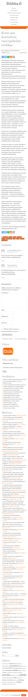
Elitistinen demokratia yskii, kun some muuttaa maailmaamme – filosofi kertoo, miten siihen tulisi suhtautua (13, 561)
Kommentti (5, 293)
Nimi (2, 310)
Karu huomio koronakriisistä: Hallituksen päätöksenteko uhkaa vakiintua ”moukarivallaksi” (14, 494)
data (8, 663)
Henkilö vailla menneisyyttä (10, 638)
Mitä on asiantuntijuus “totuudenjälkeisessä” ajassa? (10, 552)
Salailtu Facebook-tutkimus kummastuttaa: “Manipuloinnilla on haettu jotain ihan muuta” (13, 628)
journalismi (14, 666)
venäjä (15, 682)
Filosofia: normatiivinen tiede (11, 406)
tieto (10, 680)
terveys (4, 680)
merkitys (20, 670)
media (14, 237)
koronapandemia (17, 668)
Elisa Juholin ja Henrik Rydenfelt (10, 51)
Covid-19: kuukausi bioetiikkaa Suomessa (14, 385)
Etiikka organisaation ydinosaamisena (13, 386)
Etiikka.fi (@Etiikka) (12, 265)
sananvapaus (9, 238)
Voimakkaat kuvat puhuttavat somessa (13, 617)
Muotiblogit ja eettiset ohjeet (11, 401)
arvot (3, 663)
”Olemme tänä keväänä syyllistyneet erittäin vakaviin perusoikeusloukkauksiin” (13, 480)
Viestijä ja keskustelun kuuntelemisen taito (13, 600)
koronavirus (24, 668)
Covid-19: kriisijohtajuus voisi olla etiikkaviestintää (12, 382)
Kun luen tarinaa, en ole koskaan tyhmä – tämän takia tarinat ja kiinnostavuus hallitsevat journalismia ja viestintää (13, 524)
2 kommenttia (23, 52)
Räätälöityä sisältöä (8, 439)
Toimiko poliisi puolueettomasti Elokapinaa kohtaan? (11, 443)
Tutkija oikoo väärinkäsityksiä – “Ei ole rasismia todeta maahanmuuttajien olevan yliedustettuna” (13, 583)
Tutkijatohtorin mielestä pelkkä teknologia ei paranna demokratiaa (11, 534)
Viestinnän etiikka (14, 15)
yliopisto (14, 684)
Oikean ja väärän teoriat (9, 403)
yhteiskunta (5, 684)
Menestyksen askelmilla (9, 569)
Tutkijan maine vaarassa (9, 542)
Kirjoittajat (14, 24)
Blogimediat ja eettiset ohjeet (11, 397)
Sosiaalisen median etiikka (14, 13)
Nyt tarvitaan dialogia (20, 339)
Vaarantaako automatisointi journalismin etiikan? (14, 454)
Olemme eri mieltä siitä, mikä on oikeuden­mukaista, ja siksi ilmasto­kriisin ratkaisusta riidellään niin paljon (13, 433)
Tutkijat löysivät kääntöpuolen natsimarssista (11, 516)
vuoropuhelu (4, 240)
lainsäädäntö (9, 670)
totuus (14, 680)
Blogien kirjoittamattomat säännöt (12, 399)
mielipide (19, 237)
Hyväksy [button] (23, 695)
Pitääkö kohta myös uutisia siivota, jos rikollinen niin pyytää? (13, 621)
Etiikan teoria (14, 20)
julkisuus (21, 666)
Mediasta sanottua (8, 590)
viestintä (22, 238)
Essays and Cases (14, 22)
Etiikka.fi (14, 3)
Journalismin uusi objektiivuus (11, 390)
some (14, 238)
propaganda (17, 675)
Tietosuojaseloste (16, 695)
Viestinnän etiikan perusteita (11, 394)
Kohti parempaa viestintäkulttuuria (12, 392)
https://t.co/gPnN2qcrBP (13, 257)
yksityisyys (10, 684)
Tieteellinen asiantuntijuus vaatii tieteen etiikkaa (14, 609)
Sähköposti (4, 316)
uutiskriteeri (4, 682)
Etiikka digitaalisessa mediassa (11, 395)
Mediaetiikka (14, 10)
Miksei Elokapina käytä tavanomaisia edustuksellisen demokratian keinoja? (12, 448)
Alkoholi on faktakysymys (10, 530)
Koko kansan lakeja (8, 549)
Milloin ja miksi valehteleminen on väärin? (14, 379)
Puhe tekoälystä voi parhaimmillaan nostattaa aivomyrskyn (12, 418)
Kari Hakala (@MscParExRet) (14, 250)
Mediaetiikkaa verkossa (9, 613)
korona (4, 668)
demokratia (12, 664)
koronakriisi (9, 668)
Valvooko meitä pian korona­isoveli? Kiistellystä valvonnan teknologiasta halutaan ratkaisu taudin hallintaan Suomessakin (12, 487)
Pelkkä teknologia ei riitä (10, 538)
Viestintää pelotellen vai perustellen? (13, 587)
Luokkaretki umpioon (7, 339)
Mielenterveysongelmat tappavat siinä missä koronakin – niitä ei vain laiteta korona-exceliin (13, 458)
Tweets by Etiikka (6, 648)
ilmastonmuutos (6, 666)
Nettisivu (4, 323)
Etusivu (14, 8)
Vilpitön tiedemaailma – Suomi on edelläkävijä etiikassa (12, 427)
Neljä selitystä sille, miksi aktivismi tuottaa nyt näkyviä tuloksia (12, 423)
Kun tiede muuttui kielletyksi (11, 572)
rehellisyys (4, 678)
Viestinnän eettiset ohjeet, (15, 207)
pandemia (16, 672)
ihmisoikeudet (19, 663)
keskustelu (5, 237)
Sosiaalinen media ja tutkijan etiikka (13, 388)
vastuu (17, 238)
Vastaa (3, 261)
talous (18, 678)
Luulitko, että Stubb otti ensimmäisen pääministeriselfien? (13, 634)
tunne (17, 680)
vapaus (8, 682)
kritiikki (10, 237)
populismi (13, 675)
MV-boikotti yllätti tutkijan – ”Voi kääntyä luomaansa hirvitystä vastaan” (14, 595)
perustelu (20, 672)
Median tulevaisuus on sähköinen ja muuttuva (12, 557)
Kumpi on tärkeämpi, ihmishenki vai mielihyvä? (12, 463)
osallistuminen (10, 672)
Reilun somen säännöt (9, 408)
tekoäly (21, 677)
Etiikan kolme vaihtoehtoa (10, 404)
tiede (8, 680)
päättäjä (3, 238)
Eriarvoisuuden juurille (9, 415)
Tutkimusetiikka (14, 17)
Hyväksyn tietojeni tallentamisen (12, 368)
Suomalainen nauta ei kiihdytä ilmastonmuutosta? (11, 546)
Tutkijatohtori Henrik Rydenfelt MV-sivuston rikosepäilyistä (12, 577)
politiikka (6, 674)
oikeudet (4, 672)
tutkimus (21, 680)
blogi (6, 663)
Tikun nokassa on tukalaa (10, 519)
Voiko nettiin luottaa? (9, 567)
